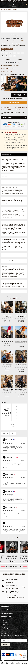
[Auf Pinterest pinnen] (13, 35)
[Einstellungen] (23, 5)
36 (18, 53)
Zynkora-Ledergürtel (12, 661)
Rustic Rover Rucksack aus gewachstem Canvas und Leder (7, 390)
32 (10, 53)
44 (10, 55)
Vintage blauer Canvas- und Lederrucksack (21, 390)
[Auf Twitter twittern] (11, 35)
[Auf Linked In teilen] (15, 35)
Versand (10, 45)
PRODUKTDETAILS (6, 154)
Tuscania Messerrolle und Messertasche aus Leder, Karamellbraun (7, 556)
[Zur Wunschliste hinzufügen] (4, 311)
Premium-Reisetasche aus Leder (7, 316)
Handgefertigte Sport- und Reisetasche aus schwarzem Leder (21, 340)
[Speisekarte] (1, 5)
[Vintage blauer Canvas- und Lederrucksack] (21, 381)
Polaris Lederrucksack (7, 364)
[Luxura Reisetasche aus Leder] (7, 332)
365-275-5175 (5, 622)
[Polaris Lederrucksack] (7, 356)
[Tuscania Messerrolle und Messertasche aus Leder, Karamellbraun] (7, 547)
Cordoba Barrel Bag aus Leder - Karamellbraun (21, 556)
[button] (25, 5)
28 (2, 53)
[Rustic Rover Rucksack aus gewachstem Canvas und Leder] (7, 381)
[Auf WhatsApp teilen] (19, 35)
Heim (2, 9)
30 (6, 53)
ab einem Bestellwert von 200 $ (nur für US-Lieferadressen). (14, 1)
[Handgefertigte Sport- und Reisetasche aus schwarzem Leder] (21, 332)
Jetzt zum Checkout (14, 102)
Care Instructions (7, 117)
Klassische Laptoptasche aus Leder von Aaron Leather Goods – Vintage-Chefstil (21, 365)
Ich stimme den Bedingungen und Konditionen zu (13, 98)
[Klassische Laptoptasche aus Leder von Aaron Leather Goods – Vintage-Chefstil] (21, 356)
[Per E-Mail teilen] (21, 35)
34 (14, 53)
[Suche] (4, 5)
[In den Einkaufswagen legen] (7, 311)
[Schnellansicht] (10, 311)
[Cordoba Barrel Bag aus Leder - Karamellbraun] (21, 547)
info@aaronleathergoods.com (9, 624)
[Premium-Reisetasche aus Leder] (7, 307)
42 (6, 55)
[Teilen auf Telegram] (17, 35)
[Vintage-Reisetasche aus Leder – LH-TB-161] (21, 307)
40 (2, 55)
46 (14, 55)
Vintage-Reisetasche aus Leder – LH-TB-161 (21, 316)
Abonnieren (5, 644)
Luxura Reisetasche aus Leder (7, 339)
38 (22, 53)
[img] (11, 63)
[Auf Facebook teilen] (9, 35)
